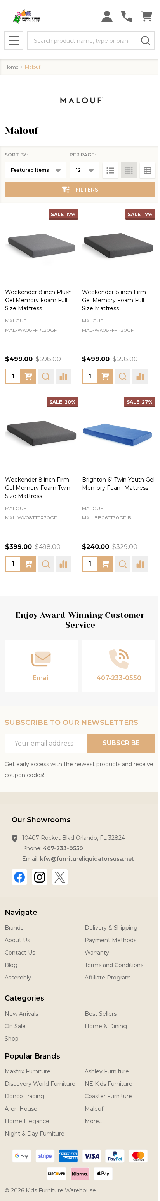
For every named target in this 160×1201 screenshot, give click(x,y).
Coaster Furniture (108, 1096)
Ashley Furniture (107, 1071)
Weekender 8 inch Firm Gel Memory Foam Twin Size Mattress (37, 487)
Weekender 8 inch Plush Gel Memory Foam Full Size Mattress (38, 300)
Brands (14, 927)
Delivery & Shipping (111, 927)
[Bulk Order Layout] (147, 170)
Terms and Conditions (114, 965)
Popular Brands (32, 1056)
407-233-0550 (63, 848)
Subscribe (121, 743)
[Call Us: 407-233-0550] (127, 16)
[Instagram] (39, 877)
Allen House (21, 1108)
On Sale (15, 1026)
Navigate (21, 912)
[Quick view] (46, 376)
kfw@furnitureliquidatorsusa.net (87, 858)
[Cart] (146, 16)
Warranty (97, 952)
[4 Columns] (129, 170)
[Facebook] (19, 877)
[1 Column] (110, 170)
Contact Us (20, 952)
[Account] (107, 16)
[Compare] (63, 376)
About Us (17, 940)
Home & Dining (106, 1026)
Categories (24, 998)
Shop (12, 1038)
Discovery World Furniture (40, 1083)
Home (11, 67)
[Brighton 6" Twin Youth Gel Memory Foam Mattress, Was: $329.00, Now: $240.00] (118, 433)
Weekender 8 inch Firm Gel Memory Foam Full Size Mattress (114, 300)
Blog (11, 965)
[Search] (145, 40)
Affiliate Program (108, 977)
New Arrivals (21, 1013)
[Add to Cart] (28, 376)
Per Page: (83, 155)
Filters (86, 189)
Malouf (94, 1108)
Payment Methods (110, 940)
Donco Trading (24, 1096)
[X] (60, 877)
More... (94, 1121)
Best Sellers (101, 1013)
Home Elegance (27, 1121)
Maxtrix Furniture (27, 1071)
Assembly (18, 977)
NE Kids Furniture (108, 1083)
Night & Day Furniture (34, 1133)
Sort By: (16, 155)
